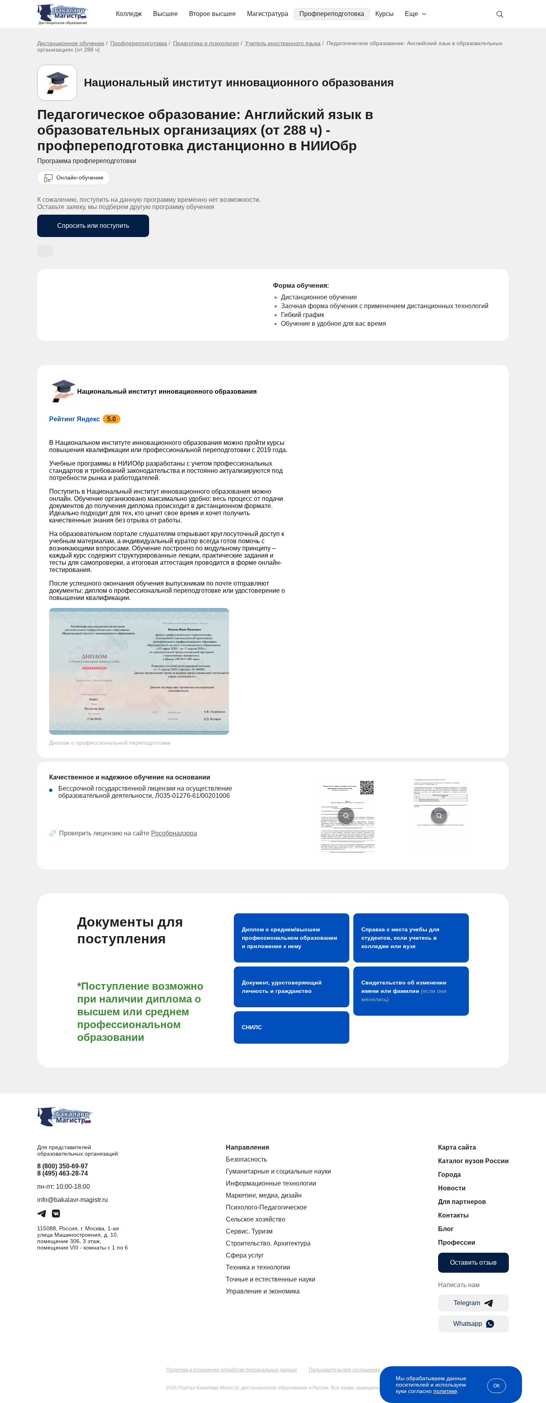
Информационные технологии (271, 1183)
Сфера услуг (245, 1255)
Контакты (453, 1215)
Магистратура (267, 13)
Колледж (129, 13)
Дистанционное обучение (70, 43)
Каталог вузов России (473, 1161)
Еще (411, 13)
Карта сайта (457, 1147)
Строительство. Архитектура (268, 1243)
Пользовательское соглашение (344, 1370)
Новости (452, 1188)
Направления (247, 1147)
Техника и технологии (258, 1267)
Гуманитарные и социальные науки (278, 1171)
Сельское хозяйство (255, 1219)
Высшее (165, 13)
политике (445, 1391)
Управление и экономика (263, 1291)
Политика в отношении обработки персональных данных (231, 1370)
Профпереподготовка (331, 13)
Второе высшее (212, 13)
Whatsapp (467, 1323)
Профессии (456, 1242)
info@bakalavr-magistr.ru (72, 1199)
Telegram (467, 1302)
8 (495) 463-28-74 (62, 1173)
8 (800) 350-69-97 (62, 1166)
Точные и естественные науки (270, 1279)
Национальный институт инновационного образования (239, 82)
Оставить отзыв (473, 1262)
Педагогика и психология (206, 43)
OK (496, 1386)
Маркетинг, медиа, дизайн (264, 1195)
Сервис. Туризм (249, 1231)
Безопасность (246, 1159)
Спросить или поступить (93, 225)
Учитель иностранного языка (283, 43)
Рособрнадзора (174, 833)
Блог (446, 1229)
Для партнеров (462, 1201)
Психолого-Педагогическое (266, 1207)
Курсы (384, 13)
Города (449, 1174)
